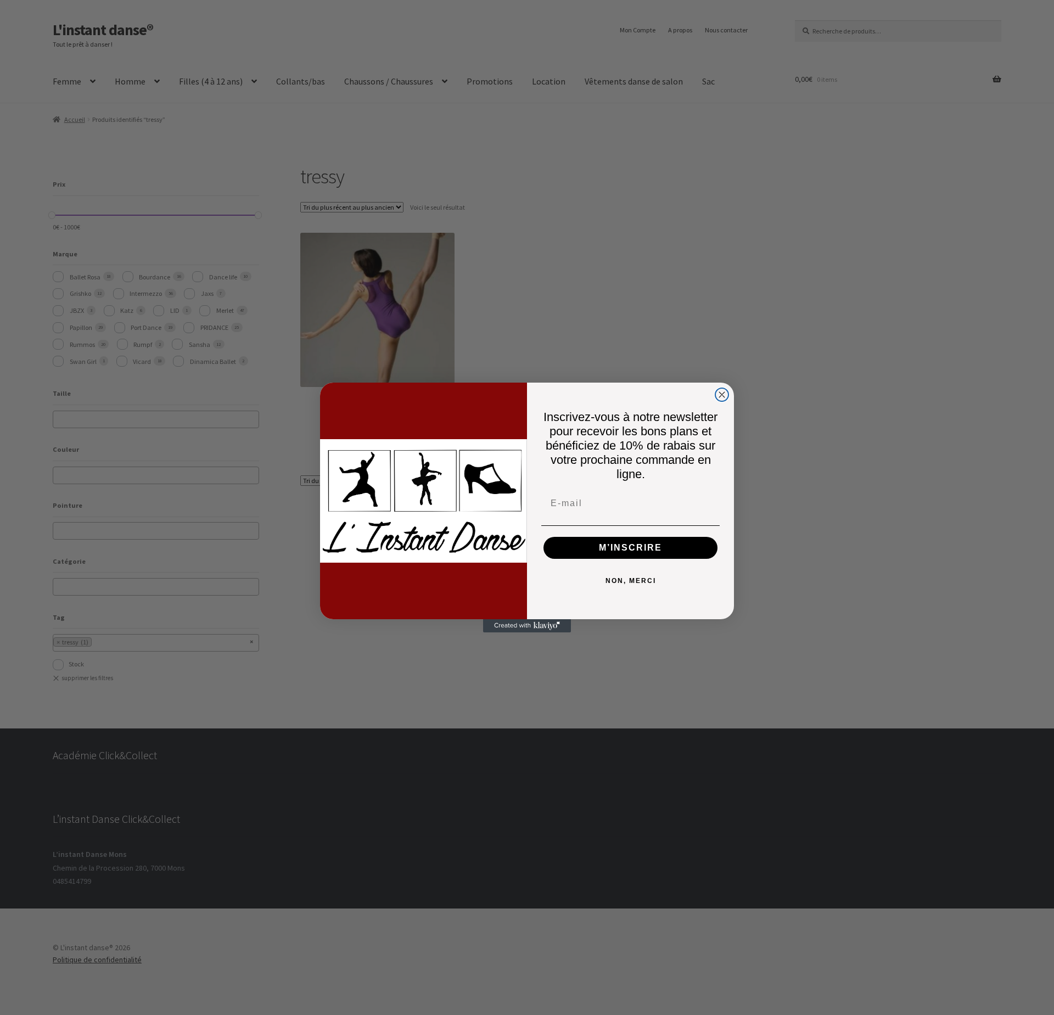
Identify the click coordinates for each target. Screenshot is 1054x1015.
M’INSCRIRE (630, 547)
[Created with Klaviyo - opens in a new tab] (527, 625)
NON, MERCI (631, 581)
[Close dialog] (721, 394)
